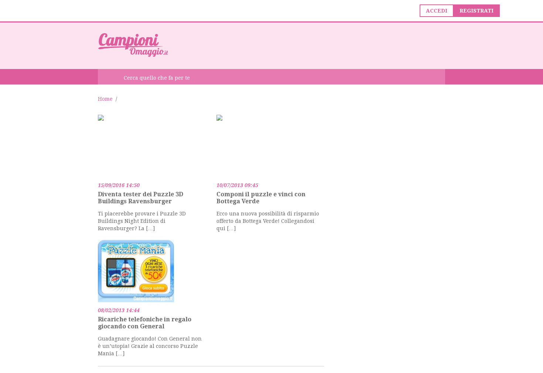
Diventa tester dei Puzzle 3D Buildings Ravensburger (140, 198)
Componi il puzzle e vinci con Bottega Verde (260, 198)
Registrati (477, 11)
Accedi (436, 11)
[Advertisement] (310, 45)
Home (105, 99)
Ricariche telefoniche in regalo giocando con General (144, 323)
